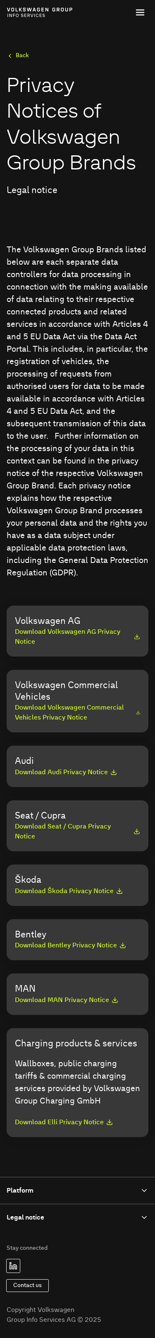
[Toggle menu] (140, 12)
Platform (20, 1190)
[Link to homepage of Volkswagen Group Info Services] (25, 12)
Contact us (27, 1285)
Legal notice (25, 1217)
